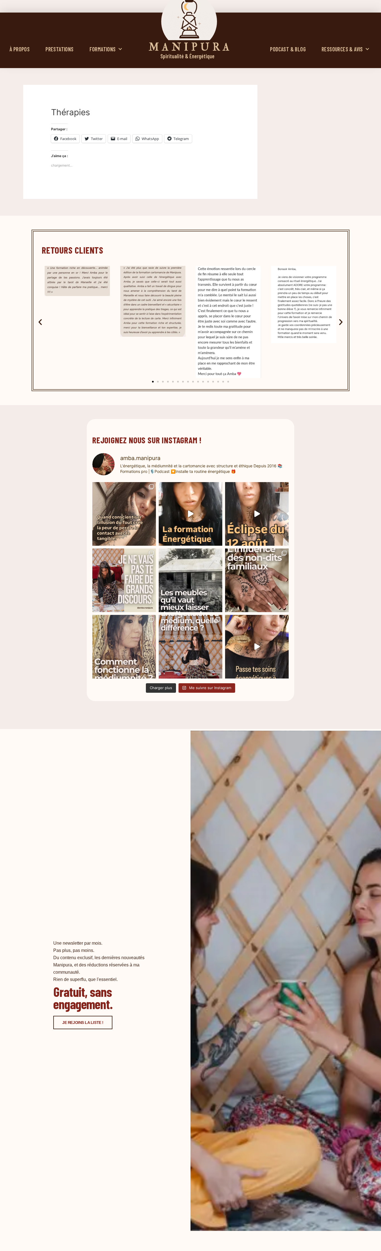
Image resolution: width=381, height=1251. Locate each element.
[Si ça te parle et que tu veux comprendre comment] (257, 580)
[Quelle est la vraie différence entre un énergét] (190, 647)
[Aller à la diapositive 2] (158, 381)
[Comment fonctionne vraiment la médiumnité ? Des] (124, 647)
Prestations (59, 49)
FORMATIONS (103, 49)
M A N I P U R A (189, 47)
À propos (19, 49)
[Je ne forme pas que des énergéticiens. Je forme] (190, 514)
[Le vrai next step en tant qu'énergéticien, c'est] (257, 647)
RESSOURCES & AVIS (342, 49)
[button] (40, 322)
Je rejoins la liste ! (82, 1022)
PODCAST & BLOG (288, 49)
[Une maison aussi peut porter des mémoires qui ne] (190, 580)
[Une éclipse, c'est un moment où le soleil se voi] (257, 514)
